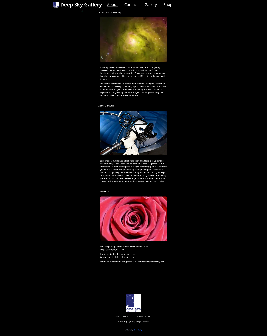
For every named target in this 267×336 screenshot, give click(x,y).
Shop (167, 5)
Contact (131, 5)
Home (147, 317)
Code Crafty (138, 330)
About (112, 5)
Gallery (151, 5)
